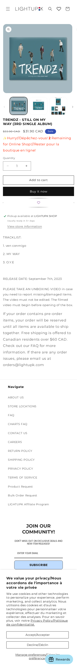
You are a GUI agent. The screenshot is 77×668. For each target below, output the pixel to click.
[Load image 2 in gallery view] (38, 106)
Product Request (20, 486)
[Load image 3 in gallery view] (58, 106)
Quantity (9, 158)
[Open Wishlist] (58, 9)
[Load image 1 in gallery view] (18, 106)
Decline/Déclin (37, 645)
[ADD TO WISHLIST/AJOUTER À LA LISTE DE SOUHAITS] (38, 202)
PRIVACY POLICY (20, 468)
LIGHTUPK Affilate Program (28, 504)
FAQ (11, 415)
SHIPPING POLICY (21, 460)
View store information (24, 226)
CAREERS (15, 442)
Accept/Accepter (37, 635)
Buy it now (38, 191)
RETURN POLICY (20, 451)
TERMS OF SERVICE (22, 477)
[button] (8, 9)
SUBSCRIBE (38, 565)
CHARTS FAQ (17, 424)
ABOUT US (16, 397)
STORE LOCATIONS (22, 406)
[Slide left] (4, 107)
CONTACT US (17, 433)
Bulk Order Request (22, 495)
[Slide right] (72, 107)
